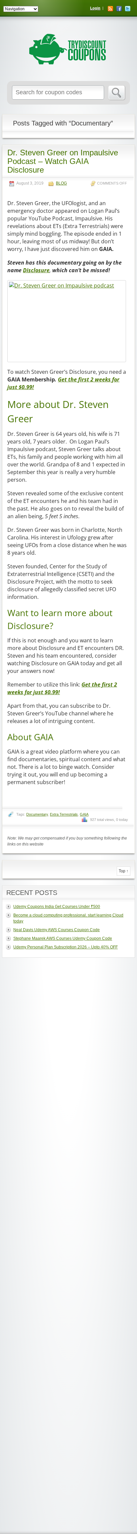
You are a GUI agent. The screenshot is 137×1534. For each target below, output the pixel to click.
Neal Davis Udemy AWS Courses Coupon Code (56, 930)
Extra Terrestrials (64, 814)
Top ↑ (123, 871)
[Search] (117, 93)
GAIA (84, 814)
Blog (61, 183)
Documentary (37, 814)
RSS (110, 8)
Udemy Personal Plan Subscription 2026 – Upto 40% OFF (65, 947)
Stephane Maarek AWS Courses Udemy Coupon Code (62, 938)
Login (95, 8)
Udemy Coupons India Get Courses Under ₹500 (56, 906)
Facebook (119, 8)
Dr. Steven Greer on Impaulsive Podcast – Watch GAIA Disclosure (62, 161)
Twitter (127, 8)
